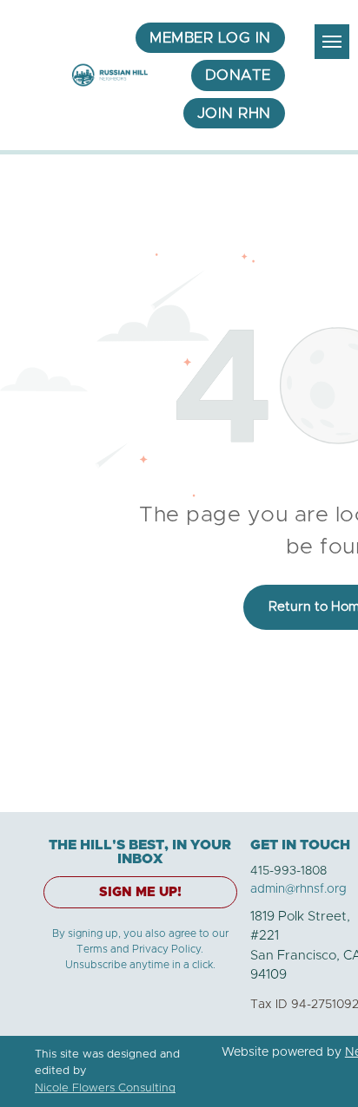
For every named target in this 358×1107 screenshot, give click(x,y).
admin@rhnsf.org (298, 889)
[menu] (332, 41)
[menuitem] (210, 38)
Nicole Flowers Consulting (105, 1088)
